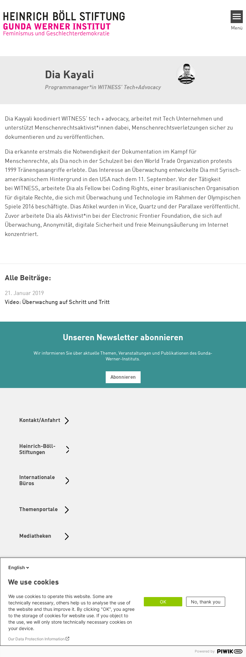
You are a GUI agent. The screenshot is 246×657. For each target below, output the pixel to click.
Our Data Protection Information (36, 638)
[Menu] (237, 16)
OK (163, 601)
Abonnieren (123, 377)
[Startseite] (64, 23)
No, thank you (205, 601)
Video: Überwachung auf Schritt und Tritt (57, 302)
